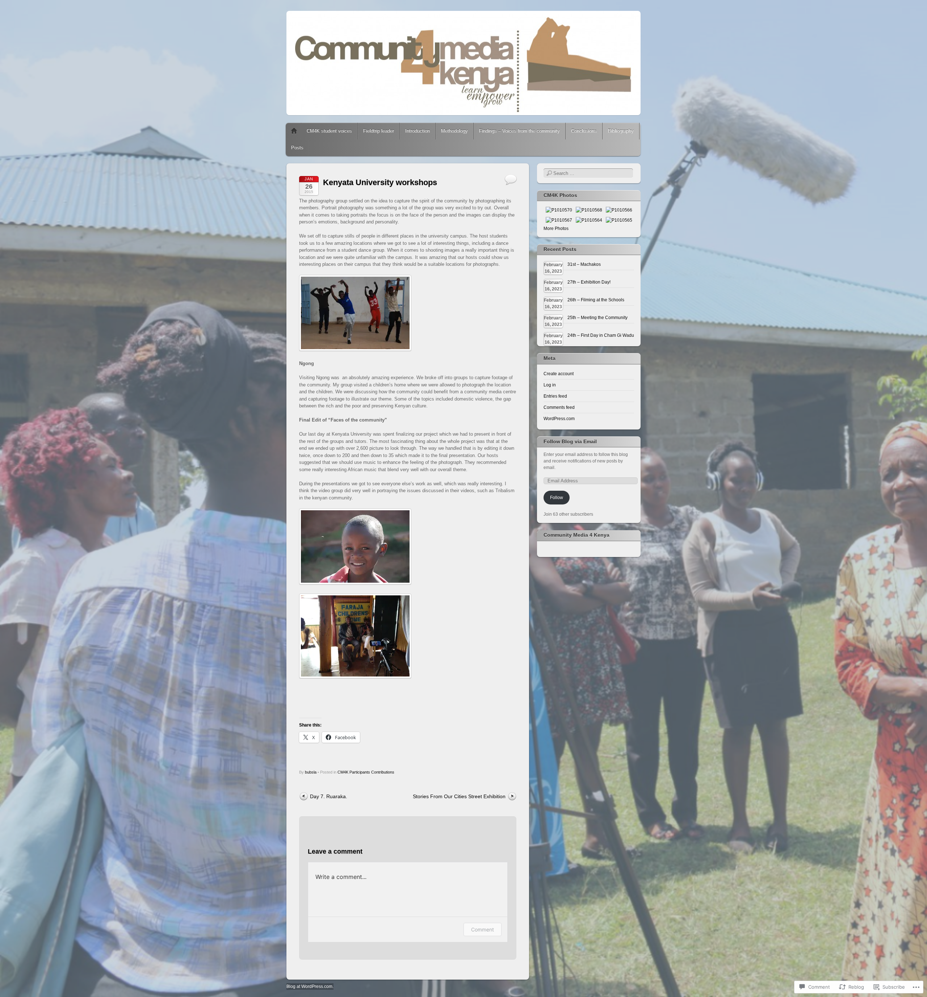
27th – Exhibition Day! (589, 282)
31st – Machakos (584, 264)
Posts (297, 147)
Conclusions (584, 131)
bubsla (310, 772)
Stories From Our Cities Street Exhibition (459, 796)
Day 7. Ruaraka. (328, 796)
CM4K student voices (329, 131)
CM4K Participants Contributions (365, 772)
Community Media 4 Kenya (576, 535)
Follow (556, 497)
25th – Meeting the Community (597, 317)
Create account (559, 373)
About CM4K (294, 131)
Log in (550, 385)
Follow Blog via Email (570, 441)
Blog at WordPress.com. (310, 986)
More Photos (556, 228)
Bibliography (621, 131)
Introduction (417, 131)
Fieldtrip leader (378, 131)
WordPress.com (559, 418)
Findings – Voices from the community (519, 131)
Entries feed (555, 396)
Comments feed (559, 407)
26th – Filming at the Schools (595, 299)
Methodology (454, 131)
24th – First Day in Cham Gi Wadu (600, 335)
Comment (482, 929)
